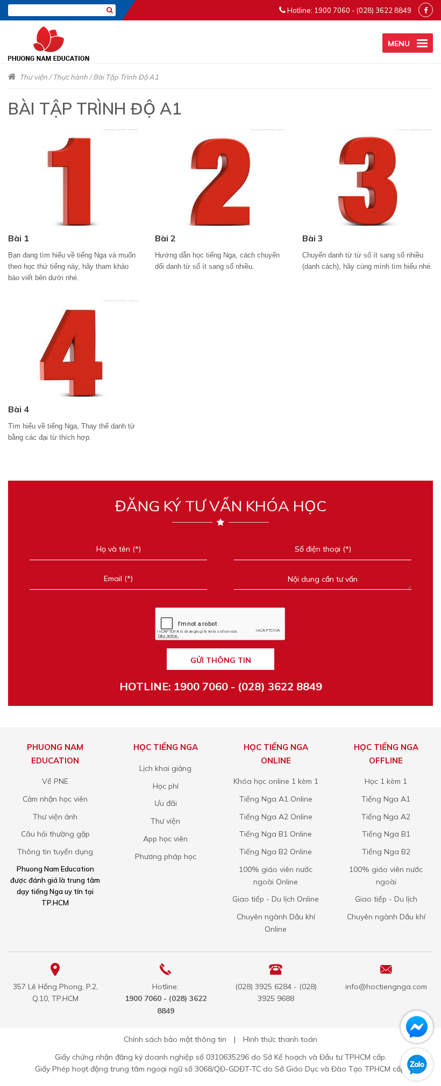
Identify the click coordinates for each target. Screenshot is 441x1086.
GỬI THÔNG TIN (220, 660)
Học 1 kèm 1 (386, 781)
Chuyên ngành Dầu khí (386, 916)
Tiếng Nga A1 (385, 799)
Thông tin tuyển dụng (55, 851)
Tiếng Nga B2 (386, 851)
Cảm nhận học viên (55, 799)
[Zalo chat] (417, 1064)
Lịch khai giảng (165, 768)
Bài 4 (18, 409)
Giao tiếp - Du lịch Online (275, 899)
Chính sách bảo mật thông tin (175, 1039)
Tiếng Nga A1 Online (275, 799)
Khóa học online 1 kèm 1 (275, 781)
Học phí (166, 786)
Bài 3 (312, 238)
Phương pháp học (165, 856)
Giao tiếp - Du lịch (386, 899)
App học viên (165, 839)
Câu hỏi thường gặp (55, 834)
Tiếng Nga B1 (386, 834)
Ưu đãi (165, 803)
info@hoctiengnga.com (386, 986)
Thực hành (70, 77)
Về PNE (55, 781)
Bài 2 (165, 238)
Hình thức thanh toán (280, 1039)
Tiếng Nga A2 (385, 816)
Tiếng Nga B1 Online (275, 834)
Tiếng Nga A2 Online (275, 816)
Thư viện (33, 77)
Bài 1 (18, 238)
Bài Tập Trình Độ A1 (126, 77)
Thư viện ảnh (55, 816)
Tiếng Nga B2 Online (275, 851)
